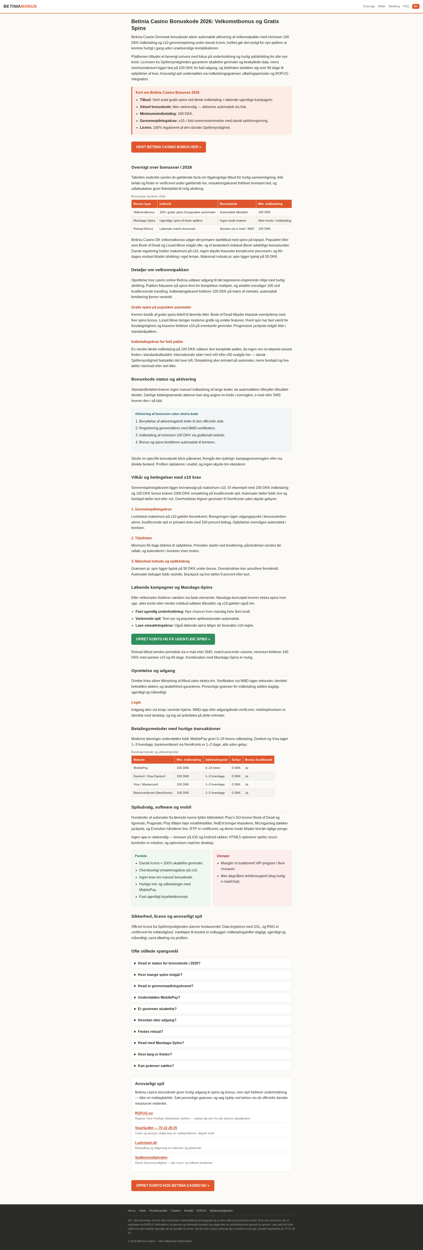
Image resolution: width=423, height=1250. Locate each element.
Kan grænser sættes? (156, 1066)
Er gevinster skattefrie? (157, 1009)
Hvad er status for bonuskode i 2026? (169, 963)
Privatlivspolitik (158, 1210)
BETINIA (20, 6)
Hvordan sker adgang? (157, 1020)
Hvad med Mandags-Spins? (161, 1043)
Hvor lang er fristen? (155, 1054)
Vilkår (382, 6)
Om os (131, 1210)
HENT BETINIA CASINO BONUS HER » (168, 147)
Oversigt (369, 6)
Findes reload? (150, 1031)
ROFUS (201, 1210)
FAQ (406, 6)
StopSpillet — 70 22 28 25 (156, 1128)
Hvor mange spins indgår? (160, 975)
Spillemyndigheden (151, 1157)
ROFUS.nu (144, 1113)
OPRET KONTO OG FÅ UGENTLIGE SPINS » (173, 639)
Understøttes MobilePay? (159, 997)
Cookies (176, 1210)
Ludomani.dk (146, 1143)
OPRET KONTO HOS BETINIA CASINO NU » (173, 1185)
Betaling (394, 6)
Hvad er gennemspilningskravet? (165, 986)
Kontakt (188, 1210)
